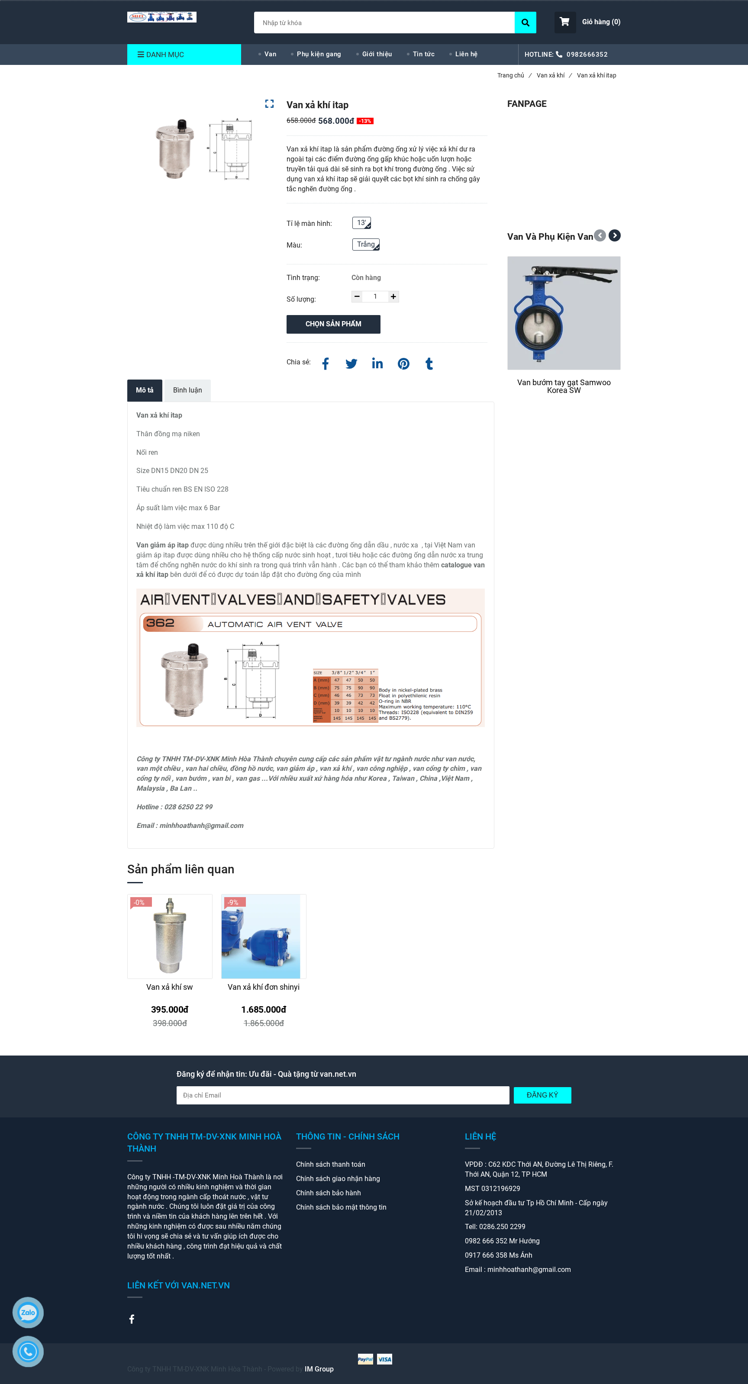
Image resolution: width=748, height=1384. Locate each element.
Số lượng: (302, 299)
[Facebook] (325, 362)
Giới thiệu (377, 54)
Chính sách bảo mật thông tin (341, 1207)
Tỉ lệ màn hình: (309, 223)
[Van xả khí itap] (162, 17)
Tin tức (424, 54)
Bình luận (187, 390)
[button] (588, 22)
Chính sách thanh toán (330, 1164)
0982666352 (587, 54)
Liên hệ (466, 54)
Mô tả (145, 390)
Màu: (294, 245)
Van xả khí (554, 75)
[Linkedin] (377, 362)
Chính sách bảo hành (328, 1193)
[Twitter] (351, 362)
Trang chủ (514, 75)
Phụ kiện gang (319, 54)
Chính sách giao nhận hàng (338, 1179)
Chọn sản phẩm (333, 324)
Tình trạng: (304, 278)
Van (270, 54)
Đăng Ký (542, 1095)
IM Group (319, 1369)
